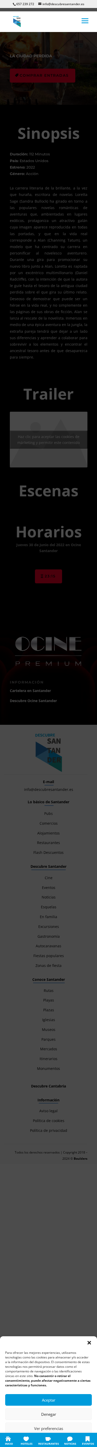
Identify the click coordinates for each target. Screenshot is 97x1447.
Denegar (48, 1414)
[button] (89, 1342)
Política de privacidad (54, 1440)
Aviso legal (79, 1440)
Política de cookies (23, 1440)
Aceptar (48, 1400)
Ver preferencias (48, 1428)
